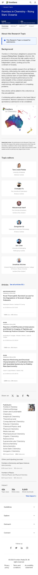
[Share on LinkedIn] (18, 396)
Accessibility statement (29, 566)
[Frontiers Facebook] (11, 548)
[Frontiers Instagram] (27, 548)
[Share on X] (13, 396)
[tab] (5, 26)
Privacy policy (6, 566)
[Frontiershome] (11, 2)
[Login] (35, 2)
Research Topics (8, 7)
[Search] (30, 2)
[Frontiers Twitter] (16, 548)
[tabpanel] (19, 265)
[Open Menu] (3, 2)
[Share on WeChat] (28, 396)
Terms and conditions (17, 566)
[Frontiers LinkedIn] (22, 548)
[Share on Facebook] (23, 396)
